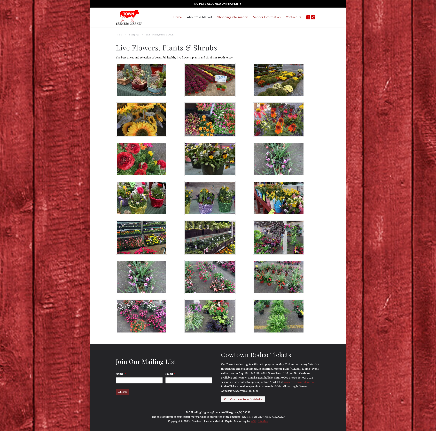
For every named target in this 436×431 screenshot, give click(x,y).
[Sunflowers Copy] (141, 119)
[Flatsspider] (210, 316)
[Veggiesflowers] (210, 238)
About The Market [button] (199, 17)
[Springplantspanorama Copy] (278, 238)
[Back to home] (129, 17)
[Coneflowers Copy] (278, 119)
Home (177, 17)
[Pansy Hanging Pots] (210, 159)
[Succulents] (141, 80)
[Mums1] (278, 80)
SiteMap (263, 421)
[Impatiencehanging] (141, 316)
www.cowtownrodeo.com (299, 382)
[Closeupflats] (210, 119)
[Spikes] (278, 159)
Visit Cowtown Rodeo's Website (243, 399)
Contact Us (293, 17)
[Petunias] (210, 277)
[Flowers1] (141, 159)
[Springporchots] (210, 198)
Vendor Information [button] (267, 17)
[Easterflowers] (278, 198)
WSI (253, 421)
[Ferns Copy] (278, 316)
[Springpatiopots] (141, 198)
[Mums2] (210, 80)
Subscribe (122, 392)
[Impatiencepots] (278, 277)
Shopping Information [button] (232, 17)
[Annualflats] (141, 238)
